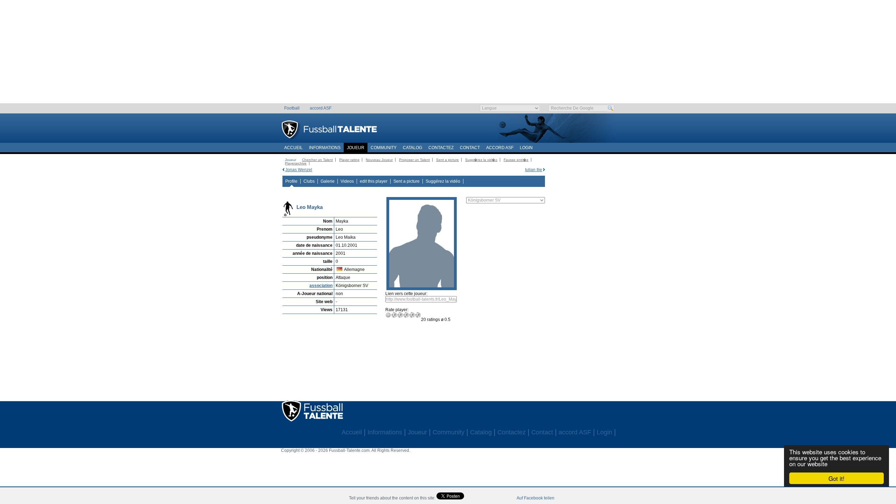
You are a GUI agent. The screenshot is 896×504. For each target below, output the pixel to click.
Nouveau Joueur (379, 160)
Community (384, 147)
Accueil (293, 147)
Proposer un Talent (414, 160)
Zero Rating (388, 314)
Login (526, 147)
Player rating (349, 160)
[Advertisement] (448, 54)
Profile (291, 181)
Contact (470, 147)
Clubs (309, 181)
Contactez (441, 147)
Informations (325, 147)
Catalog (412, 147)
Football (292, 108)
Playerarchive (296, 163)
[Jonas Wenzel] (283, 169)
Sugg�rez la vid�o (481, 160)
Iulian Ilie (533, 169)
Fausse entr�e (516, 160)
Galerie (328, 181)
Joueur (355, 147)
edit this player (373, 181)
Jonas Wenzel (298, 169)
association (320, 285)
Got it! (836, 478)
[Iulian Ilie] (544, 169)
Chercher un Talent (317, 160)
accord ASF (320, 108)
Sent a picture (447, 160)
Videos (347, 181)
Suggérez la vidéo (443, 181)
